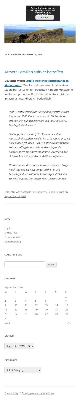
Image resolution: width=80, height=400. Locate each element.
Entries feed (10, 232)
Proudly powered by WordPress (38, 393)
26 (36, 314)
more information (44, 13)
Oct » (68, 323)
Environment (39, 192)
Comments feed (13, 237)
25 (26, 314)
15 (66, 305)
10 (16, 305)
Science (60, 192)
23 (5, 314)
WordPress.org (12, 241)
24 (16, 314)
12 (36, 305)
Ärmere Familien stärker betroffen (33, 71)
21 (56, 309)
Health (51, 192)
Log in (7, 228)
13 (46, 305)
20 (46, 309)
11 (26, 305)
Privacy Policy (11, 393)
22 (66, 309)
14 (56, 305)
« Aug (7, 323)
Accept (45, 17)
